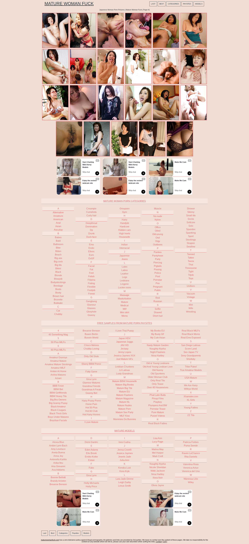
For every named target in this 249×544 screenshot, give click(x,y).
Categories (173, 4)
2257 (165, 542)
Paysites (187, 4)
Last (153, 4)
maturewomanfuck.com (50, 540)
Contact (159, 542)
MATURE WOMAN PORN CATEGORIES (124, 201)
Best (161, 4)
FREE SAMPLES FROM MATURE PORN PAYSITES (124, 323)
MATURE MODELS (124, 431)
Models (198, 4)
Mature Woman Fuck (69, 3)
